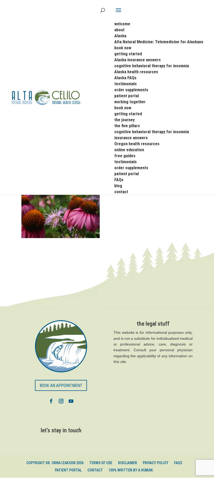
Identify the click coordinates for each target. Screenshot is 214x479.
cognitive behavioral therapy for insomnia (151, 65)
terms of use (100, 463)
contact (95, 470)
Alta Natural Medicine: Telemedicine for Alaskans (158, 41)
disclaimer (127, 463)
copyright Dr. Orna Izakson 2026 (55, 463)
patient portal (68, 470)
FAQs (178, 463)
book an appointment (61, 385)
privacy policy (155, 463)
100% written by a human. (131, 470)
